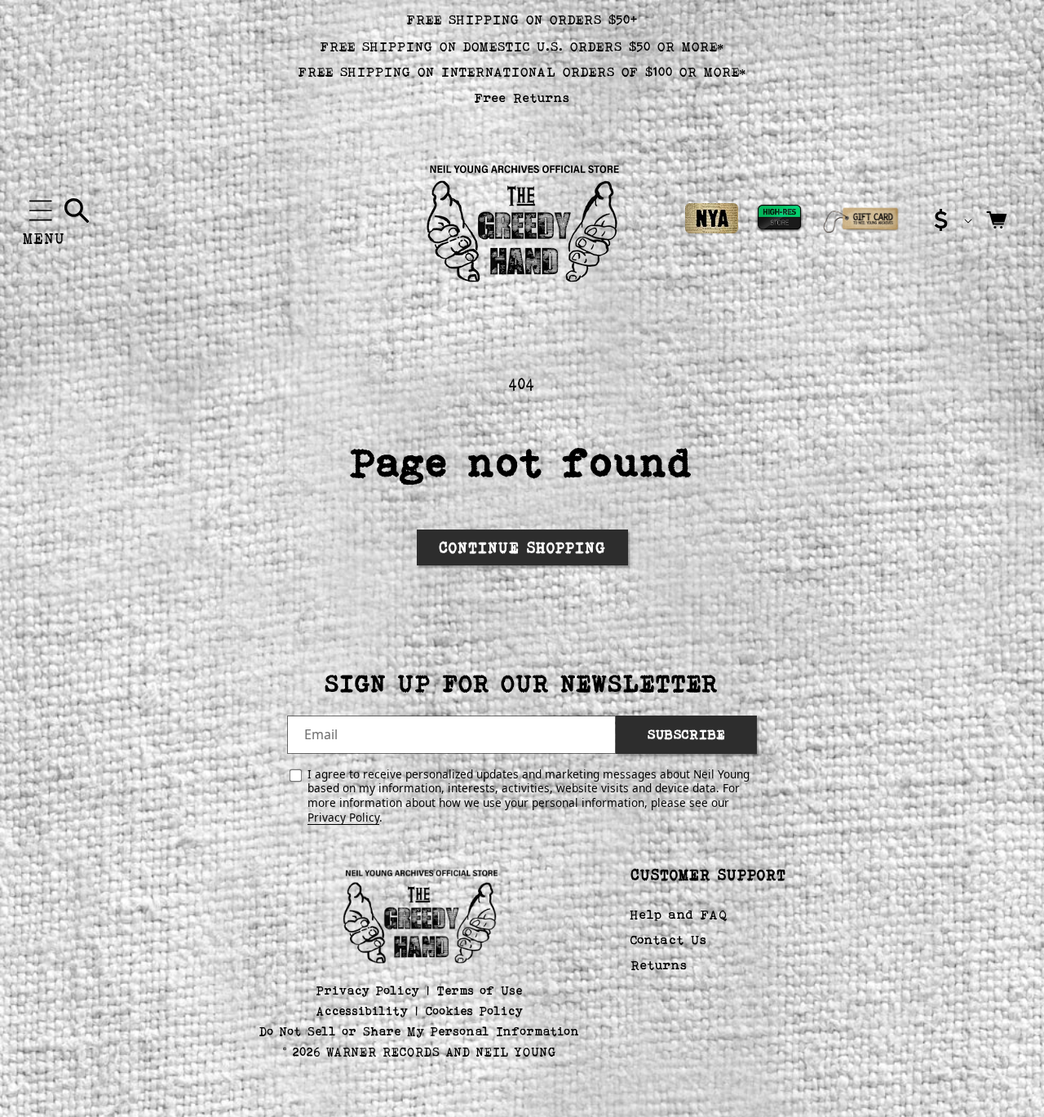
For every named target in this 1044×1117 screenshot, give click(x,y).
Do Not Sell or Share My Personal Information (419, 1031)
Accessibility (362, 1010)
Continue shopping (522, 547)
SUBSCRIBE (686, 735)
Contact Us (668, 939)
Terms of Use (480, 990)
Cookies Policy (475, 1010)
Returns (659, 965)
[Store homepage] (419, 915)
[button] (41, 210)
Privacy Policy (343, 817)
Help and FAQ (679, 915)
